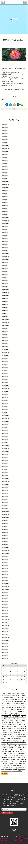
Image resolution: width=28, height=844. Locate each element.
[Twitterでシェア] (10, 104)
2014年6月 (5, 530)
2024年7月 (5, 197)
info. (20, 738)
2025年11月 (5, 149)
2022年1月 (5, 287)
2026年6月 (5, 128)
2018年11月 (5, 389)
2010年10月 (5, 641)
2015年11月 (5, 482)
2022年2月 (5, 284)
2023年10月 (5, 224)
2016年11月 (5, 449)
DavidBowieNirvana (19, 728)
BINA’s (21, 701)
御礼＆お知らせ (12, 734)
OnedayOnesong (13, 763)
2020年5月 (5, 338)
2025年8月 (5, 158)
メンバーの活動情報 (16, 771)
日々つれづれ (19, 693)
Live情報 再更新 (6, 747)
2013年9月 (5, 557)
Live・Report (14, 701)
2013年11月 (5, 551)
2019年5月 (5, 371)
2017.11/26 (20, 755)
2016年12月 (5, 446)
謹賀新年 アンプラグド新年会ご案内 (14, 717)
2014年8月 (5, 524)
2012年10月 (5, 589)
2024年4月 (5, 206)
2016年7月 (5, 458)
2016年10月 (5, 452)
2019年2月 (5, 380)
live (12, 728)
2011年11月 (5, 623)
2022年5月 (5, 275)
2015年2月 (5, 506)
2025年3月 (5, 173)
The (16, 751)
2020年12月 (5, 320)
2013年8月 (5, 560)
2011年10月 (5, 625)
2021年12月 (5, 290)
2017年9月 (5, 425)
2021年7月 (5, 305)
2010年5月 (5, 653)
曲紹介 (22, 703)
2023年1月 (5, 251)
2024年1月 (5, 215)
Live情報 (4, 718)
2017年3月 (5, 437)
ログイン (13, 838)
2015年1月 (5, 509)
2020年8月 (5, 329)
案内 (13, 738)
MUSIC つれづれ (8, 761)
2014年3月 (5, 539)
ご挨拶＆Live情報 (15, 707)
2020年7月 (5, 332)
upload (22, 759)
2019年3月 (5, 377)
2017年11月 (5, 419)
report (23, 745)
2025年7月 (5, 161)
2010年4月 (5, 656)
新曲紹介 (10, 753)
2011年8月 (5, 631)
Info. (2, 769)
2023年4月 (5, 242)
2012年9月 (5, 593)
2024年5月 (5, 203)
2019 (20, 745)
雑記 (24, 763)
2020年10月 (5, 326)
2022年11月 (5, 257)
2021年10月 (5, 296)
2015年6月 (5, 497)
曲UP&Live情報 (16, 715)
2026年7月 (5, 125)
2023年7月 (5, 233)
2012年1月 (5, 617)
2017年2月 (5, 440)
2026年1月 (5, 143)
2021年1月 (5, 317)
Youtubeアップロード (17, 705)
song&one (4, 734)
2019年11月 (5, 353)
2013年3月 (5, 575)
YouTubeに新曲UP (15, 703)
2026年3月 (5, 137)
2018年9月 (5, 395)
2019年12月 (5, 350)
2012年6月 (5, 602)
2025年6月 (5, 164)
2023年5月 (5, 239)
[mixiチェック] (14, 104)
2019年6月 (5, 368)
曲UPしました (5, 99)
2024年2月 (5, 212)
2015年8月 (5, 490)
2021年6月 (5, 308)
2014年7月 (5, 527)
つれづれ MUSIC (19, 761)
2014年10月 (5, 518)
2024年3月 (5, 209)
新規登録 (20, 838)
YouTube (4, 728)
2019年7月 (5, 365)
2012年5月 (5, 605)
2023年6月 (5, 236)
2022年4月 (5, 278)
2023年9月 (5, 227)
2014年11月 (5, 515)
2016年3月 (5, 470)
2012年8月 (5, 596)
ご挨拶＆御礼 (11, 693)
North (2, 726)
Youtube (14, 765)
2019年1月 (5, 383)
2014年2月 (5, 542)
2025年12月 (5, 146)
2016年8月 (5, 455)
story (15, 709)
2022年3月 (5, 281)
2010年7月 (5, 646)
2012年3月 (5, 610)
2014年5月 (5, 533)
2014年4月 (5, 536)
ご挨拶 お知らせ (9, 699)
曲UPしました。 (16, 695)
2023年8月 (5, 230)
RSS (5, 773)
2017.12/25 (22, 724)
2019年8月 (5, 362)
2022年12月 (5, 254)
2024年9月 (5, 191)
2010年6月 (5, 650)
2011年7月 (5, 635)
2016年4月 (5, 467)
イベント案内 (8, 769)
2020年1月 (5, 347)
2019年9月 (5, 359)
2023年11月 (5, 221)
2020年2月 (5, 344)
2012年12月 (5, 584)
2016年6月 (5, 461)
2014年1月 (5, 545)
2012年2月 (5, 614)
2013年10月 (5, 554)
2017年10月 (5, 422)
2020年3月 (5, 341)
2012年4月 (5, 608)
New (15, 718)
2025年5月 (5, 167)
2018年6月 (5, 401)
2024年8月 (5, 194)
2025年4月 (5, 170)
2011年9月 (5, 629)
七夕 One (10, 709)
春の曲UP (4, 693)
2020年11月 (5, 323)
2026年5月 (5, 131)
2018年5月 (5, 404)
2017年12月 (5, 416)
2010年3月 (5, 659)
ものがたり (9, 757)
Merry (19, 699)
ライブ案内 (8, 695)
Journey (8, 705)
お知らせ (3, 744)
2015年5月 (5, 500)
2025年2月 (5, 176)
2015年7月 (5, 494)
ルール (14, 836)
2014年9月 (5, 521)
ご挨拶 (4, 738)
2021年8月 (5, 302)
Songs (10, 718)
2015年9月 (5, 488)
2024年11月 (5, 185)
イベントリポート (6, 765)
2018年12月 (5, 386)
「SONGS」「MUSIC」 (7, 767)
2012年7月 (5, 599)
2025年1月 (5, 179)
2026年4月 (5, 134)
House (3, 757)
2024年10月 (5, 188)
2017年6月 (5, 434)
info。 (14, 757)
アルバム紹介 (22, 736)
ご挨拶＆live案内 (11, 740)
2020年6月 (5, 335)
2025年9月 (5, 155)
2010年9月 (5, 644)
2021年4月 (5, 314)
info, (16, 699)
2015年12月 (5, 479)
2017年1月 (5, 443)
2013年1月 (5, 581)
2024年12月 (5, 182)
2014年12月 (5, 512)
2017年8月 (5, 428)
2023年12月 (5, 218)
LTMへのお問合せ (20, 840)
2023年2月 (5, 248)
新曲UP (7, 726)
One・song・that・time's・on (18, 726)
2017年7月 (5, 431)
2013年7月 (5, 563)
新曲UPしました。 (12, 744)
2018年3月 (5, 407)
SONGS (19, 765)
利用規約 (19, 836)
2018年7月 (5, 398)
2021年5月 (5, 311)
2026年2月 (5, 140)
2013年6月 (5, 566)
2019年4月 (5, 374)
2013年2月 (5, 578)
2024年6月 (5, 200)
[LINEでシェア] (22, 105)
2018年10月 (5, 392)
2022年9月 (5, 263)
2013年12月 (5, 548)
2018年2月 (5, 410)
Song (16, 767)
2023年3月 (5, 245)
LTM (9, 836)
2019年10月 (5, 356)
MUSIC (3, 705)
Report (11, 749)
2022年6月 (5, 272)
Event (20, 763)
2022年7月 (5, 269)
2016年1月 (5, 476)
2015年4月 (5, 503)
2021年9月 (5, 299)
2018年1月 (5, 413)
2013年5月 (5, 568)
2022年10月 (5, 260)
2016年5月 (5, 464)
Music (9, 738)
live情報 (15, 769)
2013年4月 (5, 572)
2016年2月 (5, 473)
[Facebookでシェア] (7, 104)
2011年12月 (5, 620)
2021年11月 (5, 293)
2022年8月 (5, 266)
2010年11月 (5, 638)
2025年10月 (5, 152)
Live (9, 728)
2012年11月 (5, 587)
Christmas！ (22, 767)
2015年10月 (5, 485)
